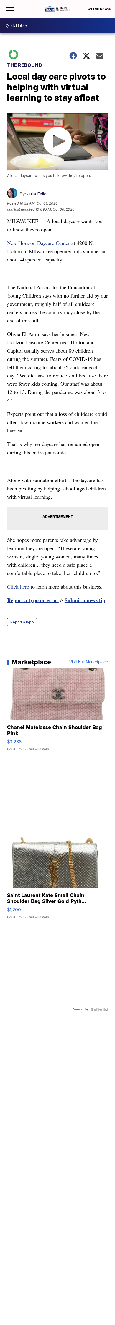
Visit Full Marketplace (88, 662)
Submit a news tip (85, 600)
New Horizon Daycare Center (38, 242)
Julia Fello (37, 194)
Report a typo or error (33, 600)
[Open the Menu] (9, 8)
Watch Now (98, 9)
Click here (18, 586)
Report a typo (22, 622)
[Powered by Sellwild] (99, 1009)
